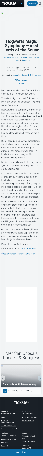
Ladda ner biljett (8, 413)
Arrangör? (32, 3)
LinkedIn (4, 442)
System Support (28, 420)
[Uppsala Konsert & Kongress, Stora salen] (21, 269)
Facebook (4, 446)
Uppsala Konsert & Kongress (27, 75)
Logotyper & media (8, 439)
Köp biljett (21, 452)
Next (40, 378)
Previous (2, 378)
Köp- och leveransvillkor (7, 421)
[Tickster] (9, 3)
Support (4, 417)
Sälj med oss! (27, 413)
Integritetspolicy (8, 425)
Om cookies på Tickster (10, 429)
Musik (21, 83)
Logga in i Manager (29, 417)
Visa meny (21, 3)
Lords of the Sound (29, 248)
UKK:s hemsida (21, 80)
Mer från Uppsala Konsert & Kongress (21, 355)
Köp (5, 391)
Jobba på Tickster (8, 435)
